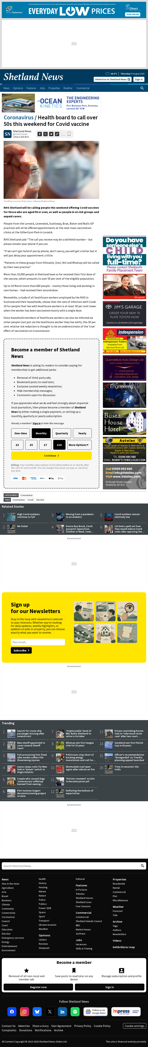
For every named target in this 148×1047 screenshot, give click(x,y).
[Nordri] (124, 395)
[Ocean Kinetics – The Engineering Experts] (51, 103)
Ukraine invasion (47, 924)
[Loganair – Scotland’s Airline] (124, 286)
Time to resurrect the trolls (127, 768)
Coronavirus (19, 117)
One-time (20, 433)
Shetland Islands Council (89, 921)
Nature (42, 895)
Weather (43, 929)
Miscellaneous (120, 900)
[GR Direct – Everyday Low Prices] (74, 10)
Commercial (83, 912)
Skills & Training (84, 948)
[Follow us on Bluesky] (37, 1011)
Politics (43, 904)
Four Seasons (83, 906)
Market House (83, 929)
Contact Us (9, 1026)
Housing (43, 887)
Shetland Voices (84, 898)
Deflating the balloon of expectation (79, 792)
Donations (25, 1030)
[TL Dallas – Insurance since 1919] (124, 476)
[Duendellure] (124, 368)
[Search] (142, 88)
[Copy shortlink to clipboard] (57, 134)
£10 (59, 445)
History (43, 883)
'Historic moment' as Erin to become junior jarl (80, 780)
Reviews (43, 943)
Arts (4, 892)
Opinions (44, 935)
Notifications (43, 1030)
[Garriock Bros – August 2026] (124, 341)
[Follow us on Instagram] (24, 1011)
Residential (119, 883)
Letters (43, 939)
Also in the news (10, 883)
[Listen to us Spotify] (75, 1011)
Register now (38, 987)
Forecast (118, 911)
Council (6, 921)
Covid (30, 499)
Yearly (82, 433)
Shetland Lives (84, 902)
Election (6, 933)
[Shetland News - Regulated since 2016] (126, 1011)
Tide (115, 915)
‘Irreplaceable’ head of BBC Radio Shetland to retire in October (78, 733)
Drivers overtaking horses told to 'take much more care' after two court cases (129, 735)
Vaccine (40, 499)
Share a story (40, 1026)
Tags (115, 925)
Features (81, 885)
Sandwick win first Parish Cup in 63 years (129, 744)
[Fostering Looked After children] (124, 237)
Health (42, 879)
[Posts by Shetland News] (8, 134)
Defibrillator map (124, 947)
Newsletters (119, 934)
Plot (115, 896)
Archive (117, 921)
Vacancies (81, 944)
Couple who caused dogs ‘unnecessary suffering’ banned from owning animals (31, 782)
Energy (5, 942)
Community (8, 908)
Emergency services (13, 937)
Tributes (80, 893)
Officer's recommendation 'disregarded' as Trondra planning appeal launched (129, 757)
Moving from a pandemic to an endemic (80, 516)
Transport (44, 920)
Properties (119, 879)
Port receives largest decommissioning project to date (31, 793)
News (5, 879)
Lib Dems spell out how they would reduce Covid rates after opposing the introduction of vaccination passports (128, 531)
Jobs (79, 940)
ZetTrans (80, 933)
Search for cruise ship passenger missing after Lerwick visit (30, 733)
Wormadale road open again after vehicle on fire (80, 768)
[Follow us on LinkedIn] (62, 1011)
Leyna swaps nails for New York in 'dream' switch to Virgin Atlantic (32, 769)
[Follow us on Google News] (95, 1011)
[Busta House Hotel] (124, 422)
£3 (17, 445)
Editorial (80, 879)
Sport (42, 916)
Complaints (9, 1030)
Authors (117, 930)
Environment (8, 950)
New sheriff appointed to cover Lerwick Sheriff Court (31, 745)
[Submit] (142, 866)
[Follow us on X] (49, 1011)
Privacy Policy (82, 1026)
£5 (31, 445)
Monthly (41, 433)
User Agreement (61, 1026)
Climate (6, 904)
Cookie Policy (102, 1026)
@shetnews (20, 134)
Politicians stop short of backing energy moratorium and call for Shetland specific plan (80, 758)
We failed (22, 526)
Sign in (139, 79)
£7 (45, 445)
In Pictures (81, 889)
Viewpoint (44, 948)
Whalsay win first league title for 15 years (80, 744)
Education (7, 929)
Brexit (5, 896)
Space (42, 912)
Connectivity (8, 912)
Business (7, 900)
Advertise (24, 1026)
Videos (117, 940)
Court (5, 925)
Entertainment (9, 946)
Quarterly (61, 433)
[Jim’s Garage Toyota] (124, 313)
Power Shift (45, 908)
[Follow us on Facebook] (11, 1011)
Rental (116, 887)
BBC (78, 925)
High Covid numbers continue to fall (28, 516)
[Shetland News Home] (33, 82)
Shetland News (22, 131)
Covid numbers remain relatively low (127, 516)
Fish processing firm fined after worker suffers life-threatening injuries (32, 757)
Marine (42, 891)
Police (42, 899)
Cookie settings (134, 1026)
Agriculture (8, 887)
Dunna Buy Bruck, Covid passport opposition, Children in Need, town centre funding (79, 530)
